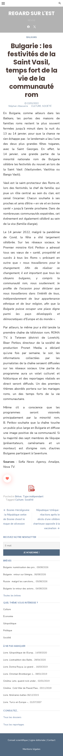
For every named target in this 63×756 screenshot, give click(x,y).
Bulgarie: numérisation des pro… (19, 567)
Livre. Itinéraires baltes (14, 695)
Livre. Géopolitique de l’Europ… (19, 652)
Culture (19, 500)
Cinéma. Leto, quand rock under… (20, 680)
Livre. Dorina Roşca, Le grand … (19, 666)
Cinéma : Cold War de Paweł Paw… (21, 688)
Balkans (31, 37)
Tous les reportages (13, 724)
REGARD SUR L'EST (31, 13)
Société (29, 500)
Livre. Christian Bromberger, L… (19, 673)
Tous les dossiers (12, 717)
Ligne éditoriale (37, 740)
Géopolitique (9, 623)
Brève (18, 496)
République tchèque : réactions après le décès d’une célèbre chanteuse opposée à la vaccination (46, 519)
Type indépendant (33, 496)
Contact (51, 740)
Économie (8, 616)
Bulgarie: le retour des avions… (19, 588)
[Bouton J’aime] (7, 478)
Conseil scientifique (18, 740)
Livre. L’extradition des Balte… (18, 659)
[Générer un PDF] (31, 488)
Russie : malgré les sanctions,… (19, 581)
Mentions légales (31, 749)
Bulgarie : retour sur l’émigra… (18, 574)
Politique (7, 630)
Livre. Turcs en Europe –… (16, 702)
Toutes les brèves (12, 595)
